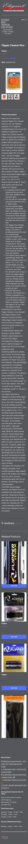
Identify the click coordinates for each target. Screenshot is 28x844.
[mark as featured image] (4, 96)
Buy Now (14, 585)
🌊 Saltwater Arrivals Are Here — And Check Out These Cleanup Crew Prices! (13, 763)
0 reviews (12, 58)
